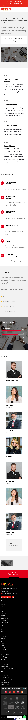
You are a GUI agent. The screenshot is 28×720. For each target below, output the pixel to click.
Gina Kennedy (10, 481)
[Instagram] (4, 597)
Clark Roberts (10, 405)
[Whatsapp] (24, 716)
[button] (14, 54)
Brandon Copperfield (12, 380)
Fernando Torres (10, 507)
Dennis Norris (10, 456)
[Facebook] (2, 597)
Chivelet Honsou (10, 532)
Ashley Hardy (9, 431)
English (18, 718)
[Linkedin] (7, 597)
